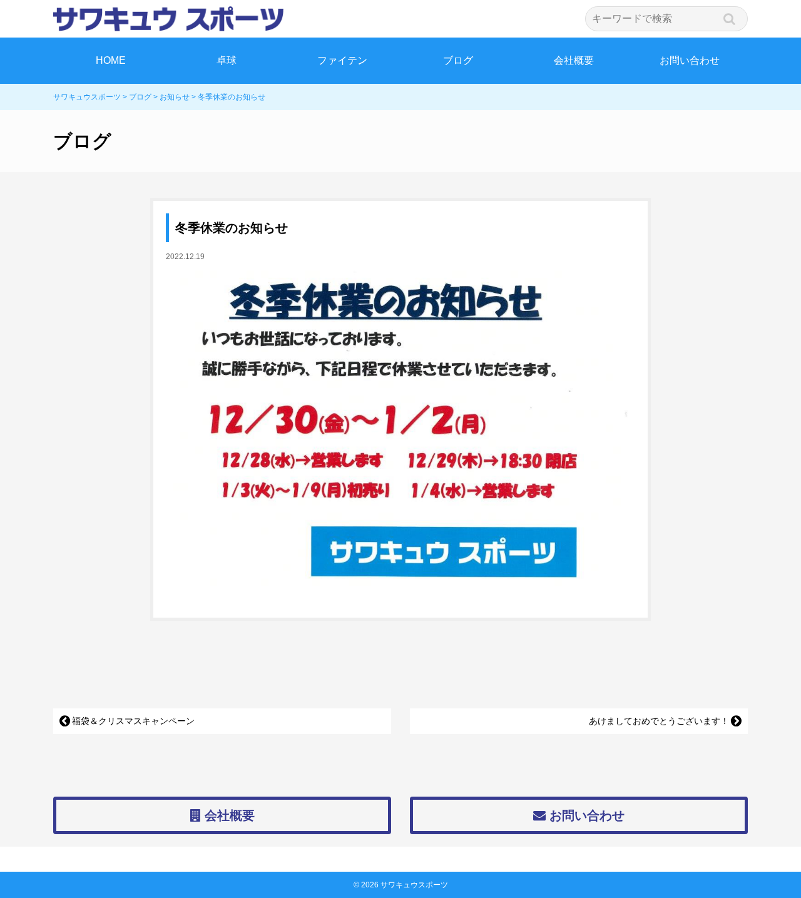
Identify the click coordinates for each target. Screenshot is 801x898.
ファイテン (342, 60)
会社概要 (574, 60)
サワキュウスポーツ (414, 884)
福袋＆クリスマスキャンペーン (133, 721)
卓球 (227, 60)
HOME (111, 60)
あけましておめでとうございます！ (659, 721)
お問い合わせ (690, 60)
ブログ (458, 60)
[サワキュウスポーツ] (400, 18)
